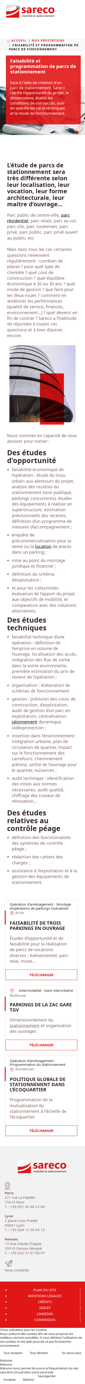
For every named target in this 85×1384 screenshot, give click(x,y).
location (43, 546)
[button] (80, 1379)
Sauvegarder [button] (47, 1376)
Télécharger (41, 974)
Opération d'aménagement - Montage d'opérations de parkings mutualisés (40, 906)
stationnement (24, 1025)
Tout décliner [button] (39, 1353)
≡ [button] (18, 7)
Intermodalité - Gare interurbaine (46, 990)
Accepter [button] (10, 1379)
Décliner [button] (28, 1379)
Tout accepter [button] (13, 1353)
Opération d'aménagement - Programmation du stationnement (37, 1062)
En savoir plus (71, 1353)
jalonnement (24, 722)
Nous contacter (17, 1270)
